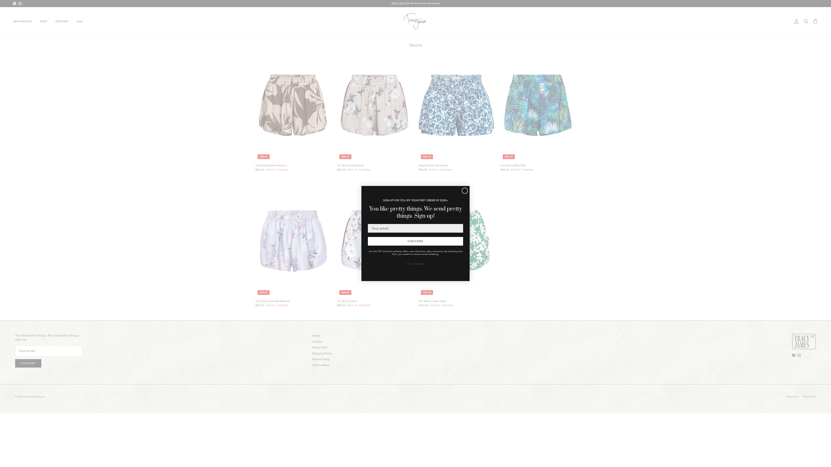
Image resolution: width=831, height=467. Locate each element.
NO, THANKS (415, 264)
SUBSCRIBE (415, 241)
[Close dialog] (464, 190)
